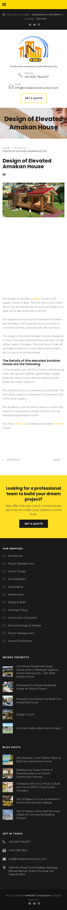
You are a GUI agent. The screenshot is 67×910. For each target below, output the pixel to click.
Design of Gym (25, 714)
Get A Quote (33, 98)
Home (6, 148)
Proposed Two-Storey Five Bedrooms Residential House (39, 700)
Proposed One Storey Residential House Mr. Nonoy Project (36, 687)
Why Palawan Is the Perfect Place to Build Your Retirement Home (38, 759)
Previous (13, 459)
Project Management (21, 563)
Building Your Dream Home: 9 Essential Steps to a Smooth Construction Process (34, 773)
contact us (20, 423)
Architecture (15, 555)
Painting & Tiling (17, 610)
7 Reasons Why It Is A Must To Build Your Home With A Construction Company (38, 787)
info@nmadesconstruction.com (36, 88)
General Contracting (20, 640)
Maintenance (16, 594)
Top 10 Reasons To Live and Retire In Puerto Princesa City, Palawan (38, 801)
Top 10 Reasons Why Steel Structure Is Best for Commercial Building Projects (38, 815)
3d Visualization (17, 579)
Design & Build (16, 602)
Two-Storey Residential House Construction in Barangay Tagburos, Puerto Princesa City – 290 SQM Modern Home (37, 671)
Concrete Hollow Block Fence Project (39, 728)
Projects (20, 148)
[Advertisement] (33, 261)
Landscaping (15, 586)
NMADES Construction (38, 895)
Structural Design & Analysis (24, 625)
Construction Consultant (22, 617)
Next (57, 459)
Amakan (36, 298)
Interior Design (17, 571)
